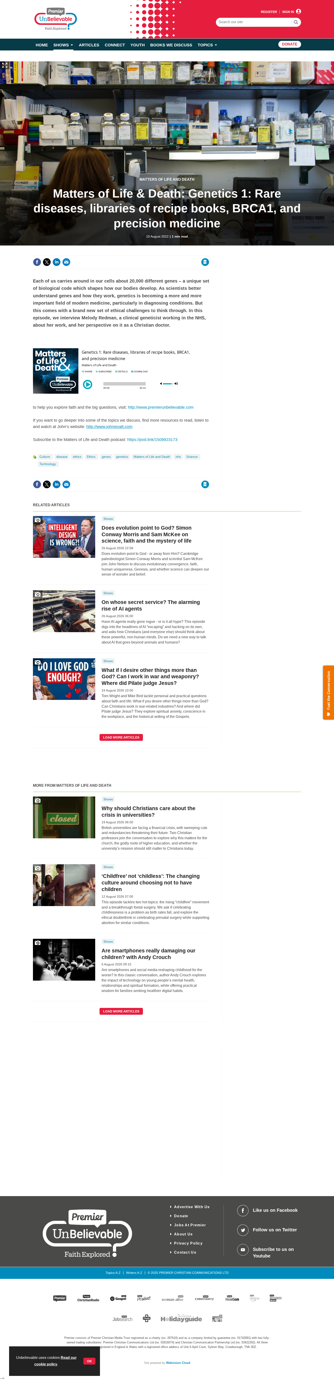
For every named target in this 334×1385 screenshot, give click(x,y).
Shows (108, 519)
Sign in (150, 253)
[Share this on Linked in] (56, 262)
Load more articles (121, 737)
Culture (45, 456)
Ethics (91, 456)
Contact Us (185, 1252)
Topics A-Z (113, 1273)
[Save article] (205, 262)
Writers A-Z (134, 1273)
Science (192, 456)
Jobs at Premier (190, 1225)
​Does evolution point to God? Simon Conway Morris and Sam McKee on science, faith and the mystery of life (147, 534)
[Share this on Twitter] (47, 262)
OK (89, 1361)
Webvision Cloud (178, 1363)
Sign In (288, 12)
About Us (183, 1234)
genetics (122, 456)
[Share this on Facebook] (37, 262)
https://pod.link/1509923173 (152, 439)
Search (296, 23)
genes (106, 456)
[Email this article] (66, 262)
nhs (178, 456)
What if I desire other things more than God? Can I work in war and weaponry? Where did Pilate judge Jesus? (150, 676)
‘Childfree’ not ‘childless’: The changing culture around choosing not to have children (151, 882)
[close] (209, 253)
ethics (77, 456)
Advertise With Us (192, 1207)
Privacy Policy (188, 1243)
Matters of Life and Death (167, 179)
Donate (181, 1216)
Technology (48, 464)
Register (269, 12)
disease (61, 456)
